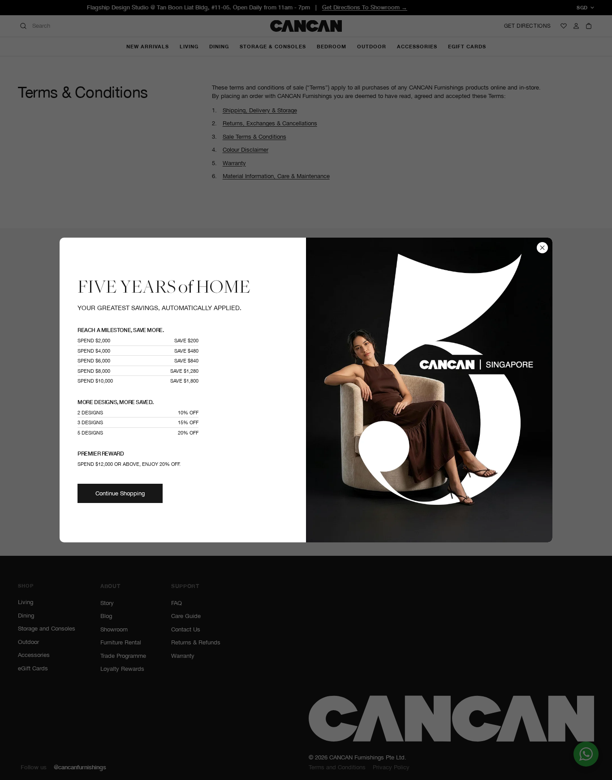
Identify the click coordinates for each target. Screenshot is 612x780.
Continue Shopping (120, 493)
